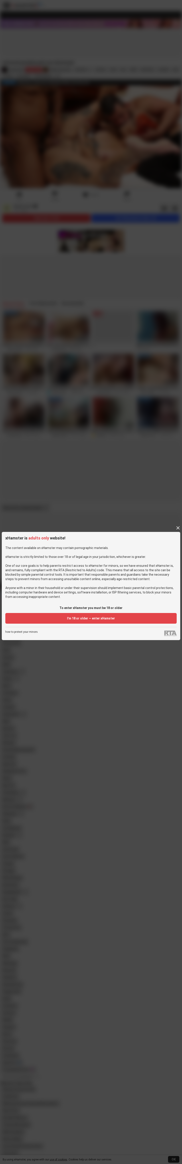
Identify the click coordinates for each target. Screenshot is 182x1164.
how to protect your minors (21, 632)
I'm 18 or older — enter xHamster (91, 618)
